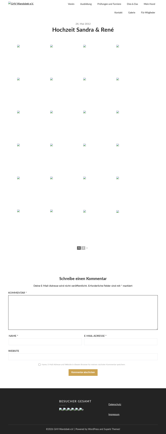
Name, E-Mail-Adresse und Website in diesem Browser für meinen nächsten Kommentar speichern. (83, 364)
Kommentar (17, 292)
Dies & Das (132, 4)
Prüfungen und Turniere (109, 4)
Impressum (113, 414)
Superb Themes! (112, 429)
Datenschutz (114, 404)
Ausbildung (86, 4)
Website (13, 351)
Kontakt (118, 13)
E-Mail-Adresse (95, 336)
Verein (71, 4)
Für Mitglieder (148, 13)
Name (13, 336)
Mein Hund (149, 4)
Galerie (131, 13)
